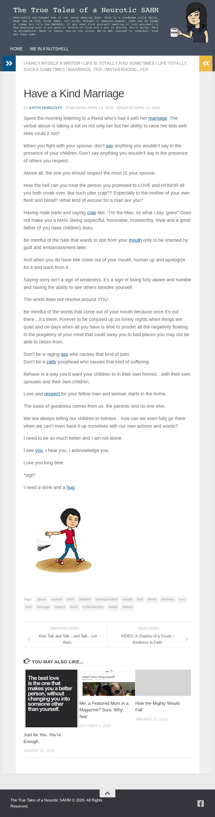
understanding (93, 607)
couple (127, 599)
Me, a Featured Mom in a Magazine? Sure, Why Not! (103, 710)
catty (51, 361)
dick (140, 599)
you (39, 450)
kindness (167, 599)
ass (64, 354)
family (152, 599)
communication (106, 599)
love (182, 599)
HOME (16, 49)
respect (52, 393)
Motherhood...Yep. (127, 69)
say (109, 145)
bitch (70, 599)
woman (127, 607)
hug (70, 487)
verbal (113, 607)
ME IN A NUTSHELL (49, 49)
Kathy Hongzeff (46, 108)
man (28, 607)
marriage (157, 118)
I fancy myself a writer (52, 63)
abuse (41, 599)
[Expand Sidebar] (9, 63)
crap (91, 212)
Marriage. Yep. (85, 69)
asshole (56, 599)
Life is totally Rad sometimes (118, 63)
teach (74, 607)
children (85, 599)
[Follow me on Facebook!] (201, 803)
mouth (135, 240)
